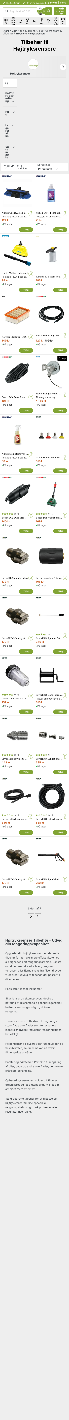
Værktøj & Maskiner (24, 30)
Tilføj (25, 229)
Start (6, 30)
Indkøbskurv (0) (61, 11)
